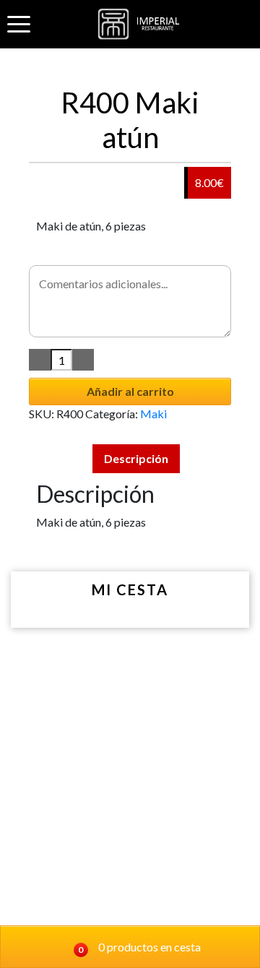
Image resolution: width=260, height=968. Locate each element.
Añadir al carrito (130, 391)
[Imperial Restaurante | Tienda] (141, 24)
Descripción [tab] (136, 458)
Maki (153, 413)
